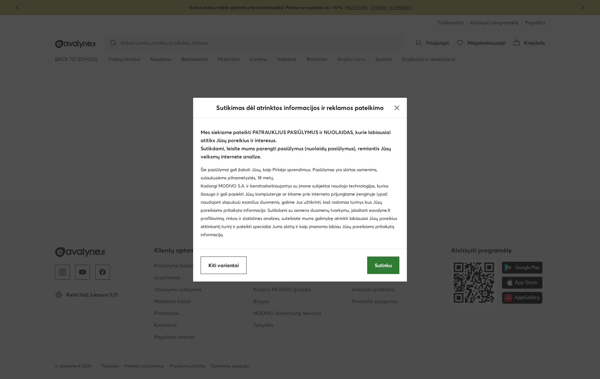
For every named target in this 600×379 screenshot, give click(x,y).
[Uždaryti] (396, 107)
